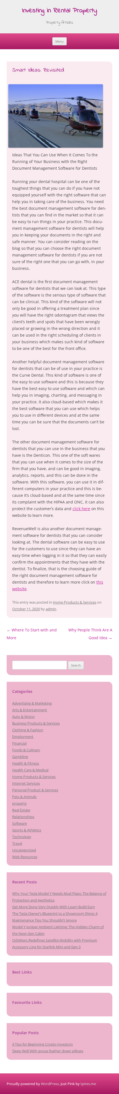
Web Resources (24, 856)
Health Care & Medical (30, 769)
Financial (19, 743)
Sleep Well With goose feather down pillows (47, 1050)
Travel (17, 843)
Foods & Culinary (26, 749)
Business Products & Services (36, 723)
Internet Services (26, 783)
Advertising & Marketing (32, 703)
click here (81, 508)
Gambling (20, 756)
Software (19, 823)
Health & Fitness (25, 763)
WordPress (50, 1083)
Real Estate (21, 810)
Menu (59, 41)
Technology (21, 836)
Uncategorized (24, 850)
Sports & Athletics (26, 830)
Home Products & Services (74, 602)
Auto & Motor (23, 716)
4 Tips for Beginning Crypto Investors (42, 1044)
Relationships (23, 816)
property (19, 803)
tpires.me (88, 1083)
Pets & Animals (24, 796)
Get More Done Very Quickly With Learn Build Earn (53, 906)
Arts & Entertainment (29, 709)
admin (51, 608)
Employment (22, 736)
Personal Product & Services (35, 789)
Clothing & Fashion (27, 729)
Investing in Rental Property (59, 11)
